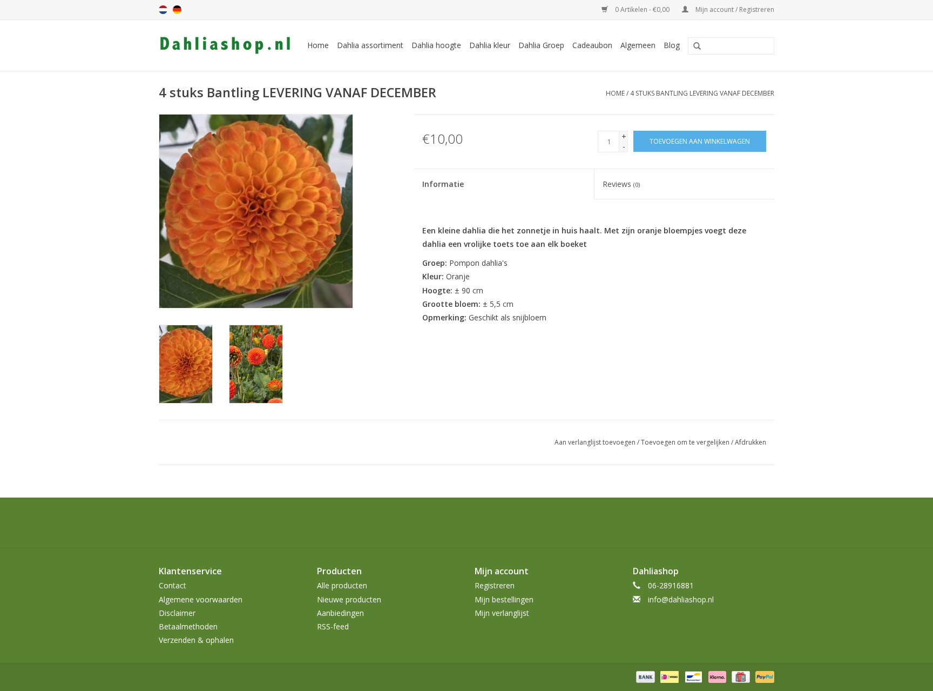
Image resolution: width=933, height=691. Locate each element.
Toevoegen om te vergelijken (686, 442)
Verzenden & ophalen (196, 640)
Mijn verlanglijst (502, 613)
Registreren (495, 585)
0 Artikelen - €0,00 (642, 9)
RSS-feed (333, 626)
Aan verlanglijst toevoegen (595, 442)
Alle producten (342, 585)
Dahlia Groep (541, 45)
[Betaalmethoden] (644, 676)
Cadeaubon (592, 45)
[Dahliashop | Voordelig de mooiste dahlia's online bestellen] (226, 45)
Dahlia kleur (489, 45)
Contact (172, 585)
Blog (672, 45)
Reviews (621, 184)
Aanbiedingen (340, 613)
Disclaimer (177, 613)
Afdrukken (750, 442)
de (177, 9)
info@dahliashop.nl (681, 599)
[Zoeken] (693, 46)
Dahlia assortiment (370, 45)
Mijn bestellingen (504, 599)
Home (318, 45)
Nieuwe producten (349, 599)
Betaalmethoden (188, 626)
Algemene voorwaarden (200, 599)
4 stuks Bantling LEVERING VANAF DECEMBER (702, 93)
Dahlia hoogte (436, 45)
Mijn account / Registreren (734, 9)
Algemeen (637, 45)
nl (163, 9)
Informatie (443, 184)
